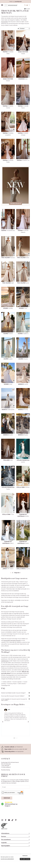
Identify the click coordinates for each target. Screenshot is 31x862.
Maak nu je (15, 1)
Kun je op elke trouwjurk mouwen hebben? (12, 696)
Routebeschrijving (5, 770)
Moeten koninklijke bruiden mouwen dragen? (13, 693)
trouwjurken (4, 21)
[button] (15, 692)
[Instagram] (2, 820)
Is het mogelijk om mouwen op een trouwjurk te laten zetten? (14, 699)
